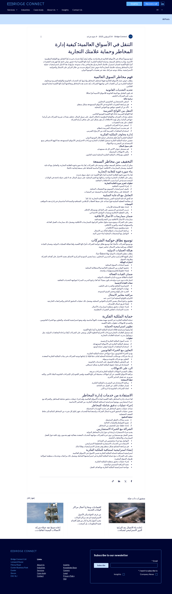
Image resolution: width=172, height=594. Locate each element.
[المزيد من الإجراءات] (40, 36)
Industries (41, 568)
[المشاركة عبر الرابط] (113, 481)
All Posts (165, 19)
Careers (66, 570)
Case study (41, 573)
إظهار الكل (31, 498)
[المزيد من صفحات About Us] (57, 9)
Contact (40, 576)
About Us (40, 565)
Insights (66, 565)
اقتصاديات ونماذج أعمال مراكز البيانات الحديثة (87, 508)
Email (155, 561)
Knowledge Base (70, 568)
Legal (65, 573)
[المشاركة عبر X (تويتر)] (125, 481)
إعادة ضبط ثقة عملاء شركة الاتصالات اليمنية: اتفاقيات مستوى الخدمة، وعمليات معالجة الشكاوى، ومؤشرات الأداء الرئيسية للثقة (45, 528)
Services (40, 570)
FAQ (65, 579)
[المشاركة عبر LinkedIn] (119, 481)
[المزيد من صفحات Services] (16, 9)
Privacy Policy (69, 576)
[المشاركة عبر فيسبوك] (131, 481)
